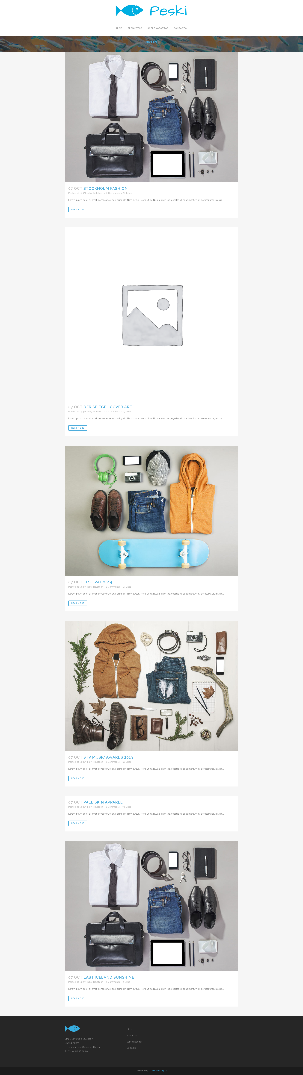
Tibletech (98, 193)
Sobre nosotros (135, 1041)
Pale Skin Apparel (103, 802)
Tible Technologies (158, 1071)
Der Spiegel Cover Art (107, 407)
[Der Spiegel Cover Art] (151, 314)
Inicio (129, 1029)
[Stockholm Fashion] (151, 117)
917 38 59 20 (81, 1051)
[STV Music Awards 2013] (151, 686)
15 (127, 587)
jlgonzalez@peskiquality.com (86, 1047)
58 (126, 762)
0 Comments (113, 193)
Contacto (131, 1048)
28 (127, 193)
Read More (77, 209)
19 (127, 411)
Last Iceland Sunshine (108, 977)
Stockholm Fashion (105, 188)
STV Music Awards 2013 (108, 757)
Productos (132, 1035)
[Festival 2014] (151, 511)
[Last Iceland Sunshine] (151, 906)
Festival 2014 (97, 582)
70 (126, 807)
